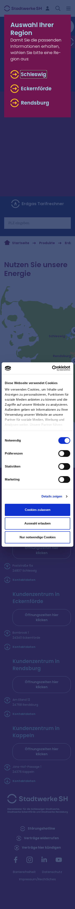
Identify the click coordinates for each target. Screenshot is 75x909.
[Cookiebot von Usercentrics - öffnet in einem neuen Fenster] (53, 368)
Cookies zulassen (37, 509)
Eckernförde (36, 89)
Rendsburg (35, 103)
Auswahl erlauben (37, 523)
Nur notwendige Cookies (38, 537)
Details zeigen (51, 496)
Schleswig (33, 74)
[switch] (64, 453)
